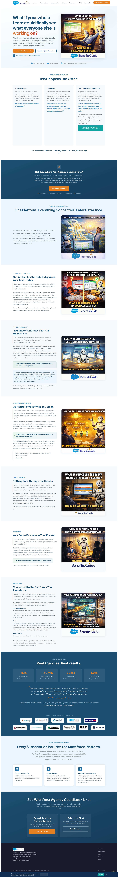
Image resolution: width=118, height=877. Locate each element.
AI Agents (64, 3)
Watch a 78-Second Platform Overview (28, 55)
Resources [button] (72, 3)
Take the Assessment (58, 188)
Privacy (99, 870)
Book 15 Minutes (75, 829)
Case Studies (55, 3)
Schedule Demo (42, 832)
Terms (103, 870)
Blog (99, 854)
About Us (100, 849)
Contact (100, 857)
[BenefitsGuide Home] (21, 3)
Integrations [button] (43, 3)
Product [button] (34, 3)
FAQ (80, 3)
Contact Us (87, 3)
